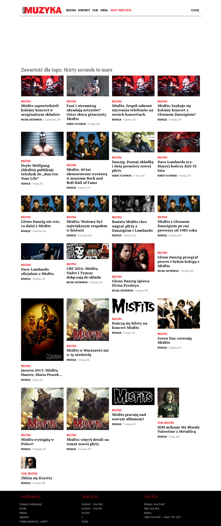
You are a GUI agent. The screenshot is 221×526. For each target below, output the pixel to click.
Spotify (85, 521)
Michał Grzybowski (31, 119)
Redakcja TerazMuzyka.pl (31, 504)
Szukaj (195, 10)
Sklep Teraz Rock (120, 10)
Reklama (23, 513)
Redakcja (116, 119)
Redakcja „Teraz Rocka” (154, 504)
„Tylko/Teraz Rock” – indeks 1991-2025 (162, 517)
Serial (104, 10)
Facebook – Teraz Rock (92, 504)
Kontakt (23, 508)
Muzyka (71, 10)
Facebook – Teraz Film (92, 508)
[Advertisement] (110, 42)
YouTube (86, 513)
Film (95, 10)
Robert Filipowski (76, 124)
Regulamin (24, 517)
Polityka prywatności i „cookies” (34, 521)
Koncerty (84, 10)
